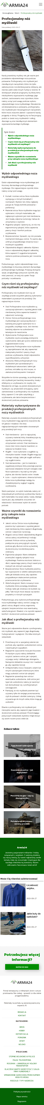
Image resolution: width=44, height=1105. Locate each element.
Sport (22, 1040)
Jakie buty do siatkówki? (34, 915)
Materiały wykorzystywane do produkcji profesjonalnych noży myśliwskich (23, 150)
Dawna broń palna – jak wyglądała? (22, 771)
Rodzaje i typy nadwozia (22, 1080)
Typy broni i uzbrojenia (22, 745)
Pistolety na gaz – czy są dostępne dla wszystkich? (22, 797)
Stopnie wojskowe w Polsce (22, 1056)
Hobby (22, 1030)
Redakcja (22, 1012)
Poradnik (22, 1037)
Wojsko (22, 1044)
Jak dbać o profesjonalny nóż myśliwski (22, 163)
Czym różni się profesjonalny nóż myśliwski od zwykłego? (23, 143)
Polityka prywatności (22, 1091)
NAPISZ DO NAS (22, 967)
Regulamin (22, 1101)
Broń (17, 13)
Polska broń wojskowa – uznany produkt (22, 822)
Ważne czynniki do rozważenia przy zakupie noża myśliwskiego (23, 157)
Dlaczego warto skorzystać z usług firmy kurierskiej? (22, 1070)
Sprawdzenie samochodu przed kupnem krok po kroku (22, 1076)
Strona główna (7, 13)
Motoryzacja (22, 1034)
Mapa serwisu (22, 1096)
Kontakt (22, 1015)
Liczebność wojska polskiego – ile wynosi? (34, 887)
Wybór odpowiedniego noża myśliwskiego (21, 137)
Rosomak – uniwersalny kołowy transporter (22, 1064)
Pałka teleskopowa (22, 1060)
